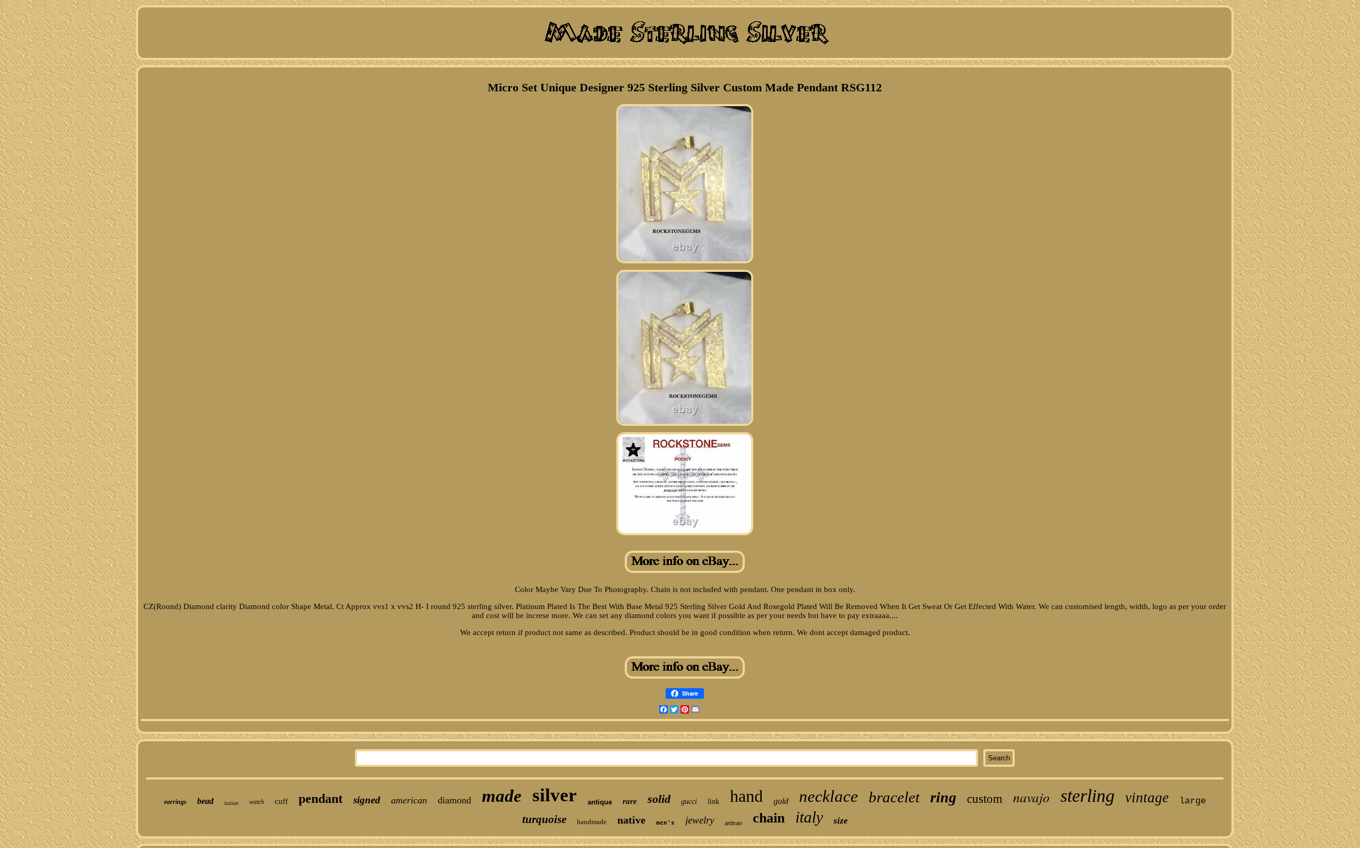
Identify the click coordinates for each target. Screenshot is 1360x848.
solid (659, 799)
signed (366, 800)
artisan (733, 823)
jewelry (699, 820)
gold (781, 801)
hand (746, 796)
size (841, 821)
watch (256, 802)
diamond (454, 800)
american (409, 800)
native (631, 820)
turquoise (544, 819)
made (502, 796)
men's (665, 822)
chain (769, 818)
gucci (689, 802)
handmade (592, 822)
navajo (1031, 797)
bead (205, 801)
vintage (1147, 798)
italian (231, 803)
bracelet (894, 797)
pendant (321, 799)
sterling (1087, 796)
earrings (175, 802)
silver (554, 795)
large (1192, 801)
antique (600, 802)
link (713, 802)
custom (984, 799)
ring (943, 797)
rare (630, 801)
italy (809, 817)
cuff (281, 801)
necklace (828, 796)
